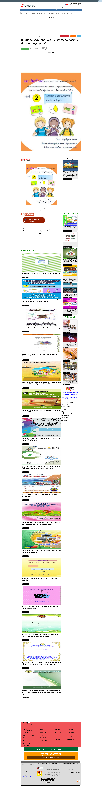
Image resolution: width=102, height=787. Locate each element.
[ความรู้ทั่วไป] (69, 13)
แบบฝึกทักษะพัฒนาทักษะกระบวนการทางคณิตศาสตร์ (31, 230)
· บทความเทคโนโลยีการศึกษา (27, 731)
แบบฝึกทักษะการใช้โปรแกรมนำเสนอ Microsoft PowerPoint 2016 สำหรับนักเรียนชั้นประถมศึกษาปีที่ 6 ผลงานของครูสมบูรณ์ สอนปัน (70, 278)
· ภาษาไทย (41, 735)
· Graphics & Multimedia (27, 734)
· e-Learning (25, 732)
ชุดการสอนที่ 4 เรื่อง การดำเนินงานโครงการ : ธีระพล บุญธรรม (70, 295)
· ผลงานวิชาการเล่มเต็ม (70, 739)
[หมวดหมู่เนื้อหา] (47, 13)
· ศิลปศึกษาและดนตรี (43, 740)
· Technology (25, 729)
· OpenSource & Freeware (28, 735)
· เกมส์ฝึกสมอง (57, 739)
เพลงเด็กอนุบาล (65, 420)
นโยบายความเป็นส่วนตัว (42, 1)
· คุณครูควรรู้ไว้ (69, 736)
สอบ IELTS (64, 408)
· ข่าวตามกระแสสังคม (58, 731)
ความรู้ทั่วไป (30, 36)
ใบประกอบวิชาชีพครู (65, 404)
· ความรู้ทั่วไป (41, 729)
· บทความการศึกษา (70, 731)
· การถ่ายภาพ (24, 739)
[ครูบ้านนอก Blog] (34, 13)
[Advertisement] (51, 25)
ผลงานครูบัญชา (46, 230)
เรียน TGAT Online (65, 415)
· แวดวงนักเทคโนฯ (25, 745)
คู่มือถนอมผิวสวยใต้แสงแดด (70, 359)
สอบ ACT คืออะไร (65, 417)
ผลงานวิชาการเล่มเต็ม (64, 36)
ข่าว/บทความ (73, 36)
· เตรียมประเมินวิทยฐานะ (71, 738)
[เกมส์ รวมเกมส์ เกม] (64, 13)
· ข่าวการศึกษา (57, 729)
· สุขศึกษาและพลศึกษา (43, 737)
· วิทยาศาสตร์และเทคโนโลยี (44, 732)
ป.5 (42, 230)
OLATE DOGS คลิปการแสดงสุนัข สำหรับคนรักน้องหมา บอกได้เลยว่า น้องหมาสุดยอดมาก (70, 344)
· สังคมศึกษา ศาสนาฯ (43, 739)
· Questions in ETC (26, 743)
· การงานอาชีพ (42, 742)
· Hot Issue (24, 740)
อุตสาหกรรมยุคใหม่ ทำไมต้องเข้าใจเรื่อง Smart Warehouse (70, 382)
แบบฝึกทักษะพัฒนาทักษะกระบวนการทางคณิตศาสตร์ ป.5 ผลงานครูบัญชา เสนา (36, 229)
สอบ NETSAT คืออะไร (66, 406)
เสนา (51, 230)
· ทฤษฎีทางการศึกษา (70, 729)
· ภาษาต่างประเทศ (42, 734)
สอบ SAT (63, 411)
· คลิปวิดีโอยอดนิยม (57, 734)
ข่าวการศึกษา (24, 36)
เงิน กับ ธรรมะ (70, 330)
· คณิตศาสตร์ (41, 731)
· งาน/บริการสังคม (57, 732)
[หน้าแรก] (22, 13)
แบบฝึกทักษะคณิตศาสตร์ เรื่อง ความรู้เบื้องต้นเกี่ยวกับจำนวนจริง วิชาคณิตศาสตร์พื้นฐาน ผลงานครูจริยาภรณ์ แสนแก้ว (70, 261)
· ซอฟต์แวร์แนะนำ (25, 737)
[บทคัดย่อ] (60, 13)
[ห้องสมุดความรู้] (40, 13)
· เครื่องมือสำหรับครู (70, 741)
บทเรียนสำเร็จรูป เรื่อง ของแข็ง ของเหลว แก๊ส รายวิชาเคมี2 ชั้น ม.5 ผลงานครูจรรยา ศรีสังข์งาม (70, 228)
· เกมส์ (55, 738)
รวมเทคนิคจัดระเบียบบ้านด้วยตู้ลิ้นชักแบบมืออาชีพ (70, 370)
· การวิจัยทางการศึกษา (70, 732)
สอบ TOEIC (64, 409)
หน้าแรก (79, 36)
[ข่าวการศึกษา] (28, 13)
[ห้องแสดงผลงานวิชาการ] (54, 13)
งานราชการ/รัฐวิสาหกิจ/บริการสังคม (41, 36)
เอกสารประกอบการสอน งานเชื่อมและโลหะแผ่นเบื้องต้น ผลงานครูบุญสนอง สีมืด (70, 244)
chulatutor (64, 418)
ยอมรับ (100, 1)
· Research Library (26, 742)
